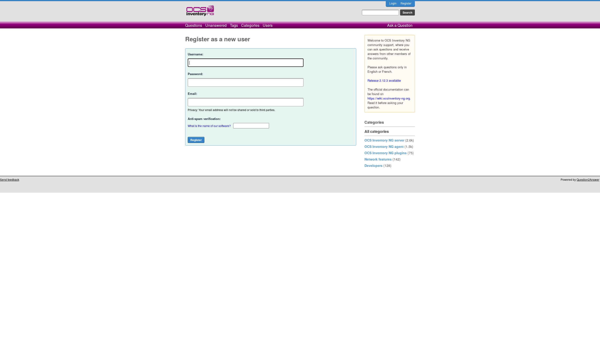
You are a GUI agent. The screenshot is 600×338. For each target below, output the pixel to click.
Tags (234, 25)
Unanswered (216, 25)
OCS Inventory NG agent (384, 146)
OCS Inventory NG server (384, 140)
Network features (378, 159)
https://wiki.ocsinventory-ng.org (389, 98)
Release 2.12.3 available (384, 80)
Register (406, 3)
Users (268, 25)
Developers (373, 165)
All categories (376, 131)
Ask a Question (399, 25)
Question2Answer (588, 179)
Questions (193, 25)
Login (393, 3)
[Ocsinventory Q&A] (200, 12)
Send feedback (9, 179)
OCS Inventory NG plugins (385, 152)
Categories (250, 25)
